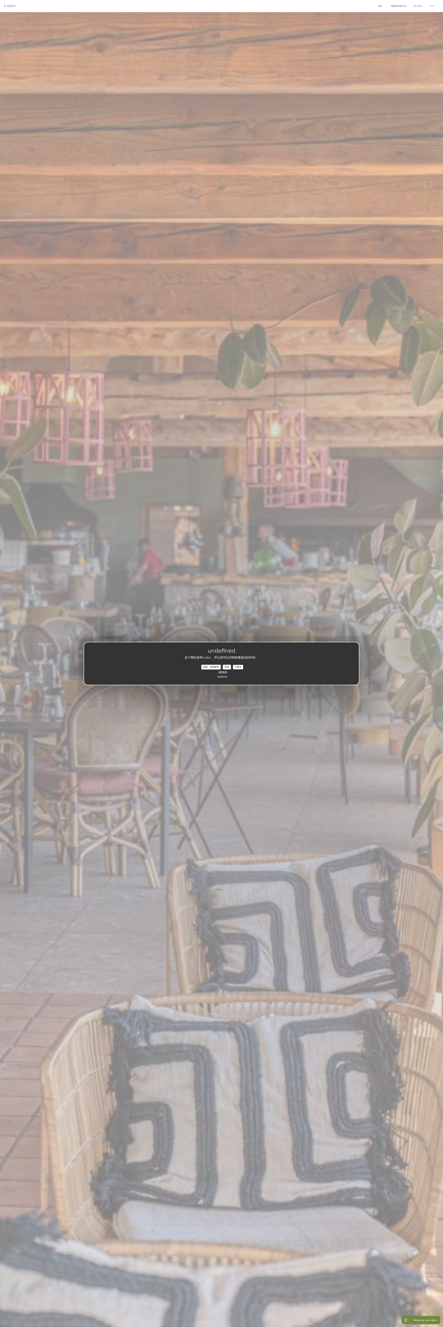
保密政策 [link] (222, 672)
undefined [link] (222, 676)
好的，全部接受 (211, 667)
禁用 (227, 667)
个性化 (238, 667)
